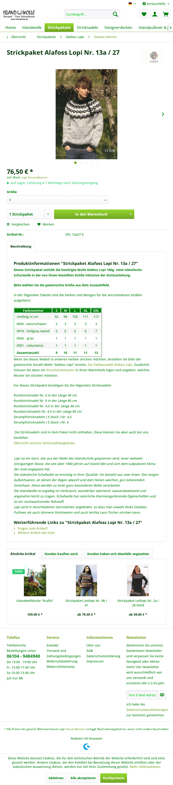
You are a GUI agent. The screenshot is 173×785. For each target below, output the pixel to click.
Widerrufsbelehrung (62, 661)
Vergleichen (20, 224)
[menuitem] (92, 14)
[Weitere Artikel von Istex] (154, 57)
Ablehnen (56, 778)
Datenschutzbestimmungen (147, 710)
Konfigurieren (113, 778)
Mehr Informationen (145, 767)
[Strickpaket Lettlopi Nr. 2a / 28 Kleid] (138, 580)
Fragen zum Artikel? (32, 528)
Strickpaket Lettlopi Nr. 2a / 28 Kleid (138, 602)
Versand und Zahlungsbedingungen (64, 653)
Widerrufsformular (61, 666)
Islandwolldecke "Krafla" (34, 600)
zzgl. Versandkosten (35, 177)
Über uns (93, 645)
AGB (89, 650)
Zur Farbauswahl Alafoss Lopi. (111, 364)
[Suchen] (115, 14)
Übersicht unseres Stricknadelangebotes (44, 443)
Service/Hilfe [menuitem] (156, 4)
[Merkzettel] (143, 14)
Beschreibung (20, 246)
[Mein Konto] (154, 14)
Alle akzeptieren (83, 778)
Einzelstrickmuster (60, 370)
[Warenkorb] (165, 14)
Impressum (95, 661)
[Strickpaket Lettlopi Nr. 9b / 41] (86, 580)
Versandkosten (75, 729)
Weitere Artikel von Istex (36, 532)
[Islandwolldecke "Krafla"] (35, 580)
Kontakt (52, 645)
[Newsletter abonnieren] (162, 694)
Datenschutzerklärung (103, 656)
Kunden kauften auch (61, 554)
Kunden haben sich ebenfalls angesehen (118, 554)
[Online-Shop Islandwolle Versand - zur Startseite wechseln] (19, 15)
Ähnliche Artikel (22, 554)
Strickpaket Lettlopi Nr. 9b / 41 (86, 602)
